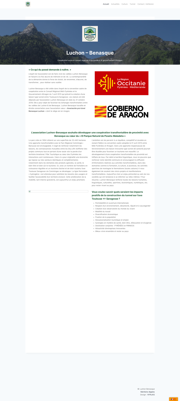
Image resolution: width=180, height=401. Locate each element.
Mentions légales (148, 392)
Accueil (106, 4)
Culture (125, 4)
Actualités (115, 4)
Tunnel (132, 4)
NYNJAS (151, 395)
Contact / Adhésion (146, 4)
